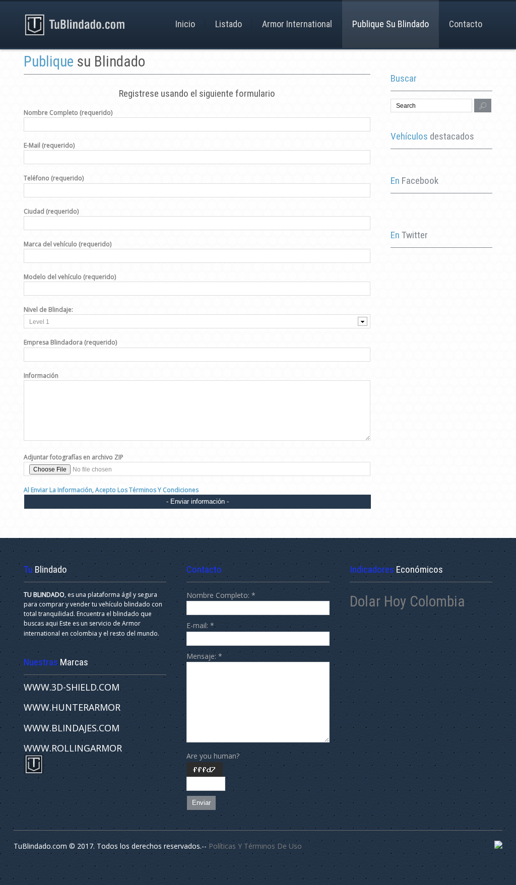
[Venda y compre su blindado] (75, 24)
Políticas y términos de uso (255, 846)
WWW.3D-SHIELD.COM (71, 687)
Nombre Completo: (220, 595)
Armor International (297, 24)
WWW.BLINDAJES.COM (71, 728)
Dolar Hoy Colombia (407, 601)
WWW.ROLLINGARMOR (73, 748)
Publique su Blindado (390, 24)
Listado (228, 24)
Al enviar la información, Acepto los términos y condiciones (111, 490)
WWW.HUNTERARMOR (72, 707)
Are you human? (212, 756)
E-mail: (200, 625)
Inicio (185, 24)
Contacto (465, 24)
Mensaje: (204, 656)
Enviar (201, 802)
